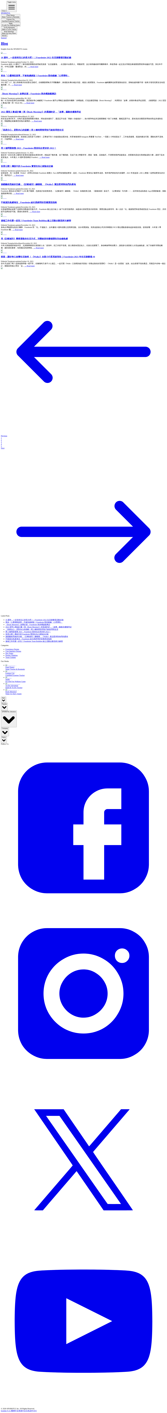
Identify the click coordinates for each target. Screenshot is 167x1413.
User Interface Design (13, 651)
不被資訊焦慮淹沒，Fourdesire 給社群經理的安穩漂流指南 (28, 639)
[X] (83, 1241)
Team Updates (10, 657)
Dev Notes (9, 653)
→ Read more (33, 67)
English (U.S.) (6, 1411)
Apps (3, 698)
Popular (4, 704)
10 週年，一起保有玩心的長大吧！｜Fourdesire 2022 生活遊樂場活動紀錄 (34, 620)
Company (5, 728)
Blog (4, 43)
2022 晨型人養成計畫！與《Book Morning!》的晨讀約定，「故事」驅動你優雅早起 (38, 627)
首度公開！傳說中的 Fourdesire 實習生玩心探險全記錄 (27, 634)
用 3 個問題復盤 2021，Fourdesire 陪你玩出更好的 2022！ (28, 632)
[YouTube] (83, 1407)
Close (4, 11)
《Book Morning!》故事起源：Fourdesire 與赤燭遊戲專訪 (27, 625)
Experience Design (12, 649)
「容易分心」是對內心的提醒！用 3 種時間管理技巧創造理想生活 (31, 629)
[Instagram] (83, 1075)
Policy (4, 737)
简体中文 (22, 1411)
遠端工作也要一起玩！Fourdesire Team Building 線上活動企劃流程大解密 (34, 641)
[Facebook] (83, 910)
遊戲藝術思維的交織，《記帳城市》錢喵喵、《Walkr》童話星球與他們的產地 (36, 636)
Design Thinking (11, 655)
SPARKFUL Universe (9, 712)
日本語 (28, 1411)
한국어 (34, 1411)
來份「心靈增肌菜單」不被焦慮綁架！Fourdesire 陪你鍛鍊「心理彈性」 (34, 622)
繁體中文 (15, 1411)
